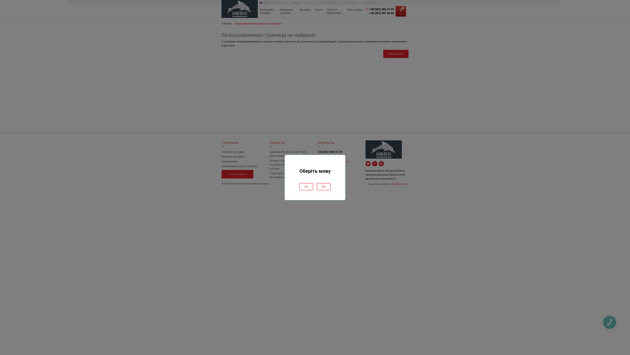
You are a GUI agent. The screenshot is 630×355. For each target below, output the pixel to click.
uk (306, 186)
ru (323, 186)
